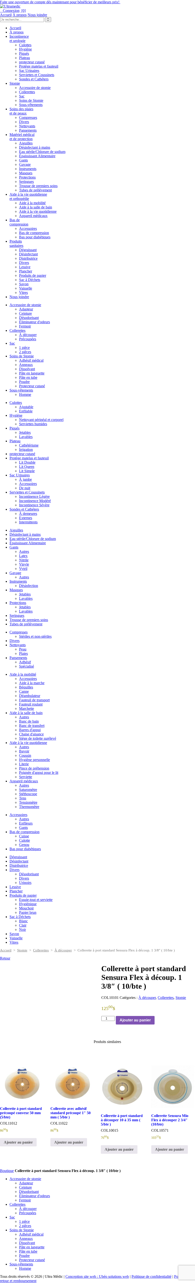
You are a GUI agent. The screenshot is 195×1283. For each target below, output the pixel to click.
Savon (24, 284)
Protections (27, 177)
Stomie (15, 83)
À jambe (25, 479)
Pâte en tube (28, 377)
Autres (24, 551)
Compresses (28, 117)
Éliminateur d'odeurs (34, 322)
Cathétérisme (29, 445)
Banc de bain (29, 721)
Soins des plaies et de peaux (21, 111)
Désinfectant (28, 254)
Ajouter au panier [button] (18, 1142)
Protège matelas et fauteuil (38, 66)
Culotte (24, 840)
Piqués (24, 53)
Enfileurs (26, 823)
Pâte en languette (31, 373)
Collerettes (27, 92)
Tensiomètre (28, 802)
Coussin (25, 755)
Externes (25, 518)
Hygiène (25, 49)
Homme (25, 394)
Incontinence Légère (34, 496)
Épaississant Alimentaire (37, 156)
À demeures (28, 514)
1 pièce (24, 348)
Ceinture (25, 313)
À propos (20, 15)
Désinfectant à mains (34, 147)
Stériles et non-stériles (35, 636)
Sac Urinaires (29, 71)
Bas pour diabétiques (34, 237)
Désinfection (28, 586)
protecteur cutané (32, 62)
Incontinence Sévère (34, 505)
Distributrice (28, 258)
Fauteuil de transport (34, 700)
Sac (21, 96)
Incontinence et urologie (19, 38)
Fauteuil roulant (31, 704)
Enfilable (26, 411)
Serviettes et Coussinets (36, 75)
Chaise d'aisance (31, 734)
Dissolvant (27, 369)
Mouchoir (26, 908)
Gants (23, 160)
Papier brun (27, 912)
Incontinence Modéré (35, 501)
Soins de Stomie (31, 100)
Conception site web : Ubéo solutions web (97, 1276)
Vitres (23, 293)
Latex (23, 556)
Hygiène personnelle (34, 760)
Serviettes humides (33, 424)
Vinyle (24, 564)
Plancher (25, 271)
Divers (24, 122)
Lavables (26, 437)
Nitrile (24, 560)
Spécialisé (26, 666)
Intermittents (28, 522)
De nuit (24, 488)
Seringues (26, 182)
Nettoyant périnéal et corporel (41, 420)
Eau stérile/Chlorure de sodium (42, 152)
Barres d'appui (30, 730)
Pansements (28, 130)
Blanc (23, 921)
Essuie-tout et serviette (36, 900)
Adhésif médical (31, 360)
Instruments (27, 169)
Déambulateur (29, 696)
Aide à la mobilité (32, 203)
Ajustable (26, 407)
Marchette (26, 708)
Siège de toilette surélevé (37, 738)
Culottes (25, 45)
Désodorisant (29, 318)
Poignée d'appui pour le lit (38, 773)
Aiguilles (26, 143)
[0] (23, 11)
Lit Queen (26, 467)
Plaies (23, 653)
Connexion (10, 11)
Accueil (6, 15)
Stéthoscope (28, 794)
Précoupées (27, 339)
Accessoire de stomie (35, 88)
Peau (22, 649)
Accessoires (28, 228)
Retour (5, 958)
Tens (22, 798)
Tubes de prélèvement (35, 190)
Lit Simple (27, 471)
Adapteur (26, 309)
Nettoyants (27, 126)
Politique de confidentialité (151, 1276)
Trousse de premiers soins (38, 186)
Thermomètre (29, 807)
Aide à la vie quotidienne (38, 211)
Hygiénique (28, 904)
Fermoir (25, 326)
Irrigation (26, 450)
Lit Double (27, 462)
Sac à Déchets (29, 280)
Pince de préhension (34, 768)
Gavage (25, 164)
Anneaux (26, 365)
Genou (24, 845)
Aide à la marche (31, 683)
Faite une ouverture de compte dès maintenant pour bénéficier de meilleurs (60, 2)
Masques (25, 173)
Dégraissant (28, 250)
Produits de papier (32, 275)
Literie (24, 764)
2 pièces (25, 352)
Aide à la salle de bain (35, 207)
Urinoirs (25, 883)
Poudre (24, 382)
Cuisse (24, 836)
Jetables (25, 432)
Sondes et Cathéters (34, 79)
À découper (28, 335)
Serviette (25, 777)
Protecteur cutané (32, 386)
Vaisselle (25, 288)
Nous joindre (37, 15)
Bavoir (24, 751)
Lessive (24, 267)
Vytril (23, 569)
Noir (22, 930)
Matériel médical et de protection (22, 137)
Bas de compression (19, 222)
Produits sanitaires (16, 243)
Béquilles (26, 687)
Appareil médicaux (33, 216)
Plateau (24, 58)
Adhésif (25, 662)
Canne (24, 691)
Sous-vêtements (31, 105)
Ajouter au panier (135, 1020)
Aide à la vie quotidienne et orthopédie (28, 196)
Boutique (7, 1171)
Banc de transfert (31, 726)
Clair (22, 925)
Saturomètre (28, 790)
